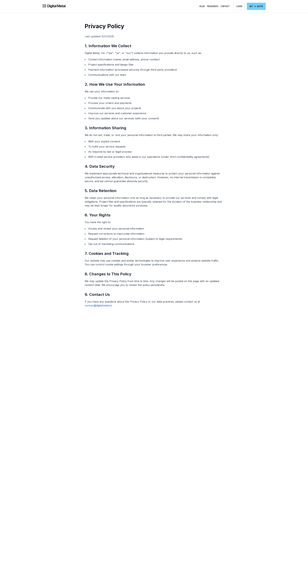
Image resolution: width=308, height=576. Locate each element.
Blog (202, 6)
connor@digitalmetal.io (98, 305)
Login (239, 6)
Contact (225, 6)
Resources (212, 6)
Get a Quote (256, 6)
